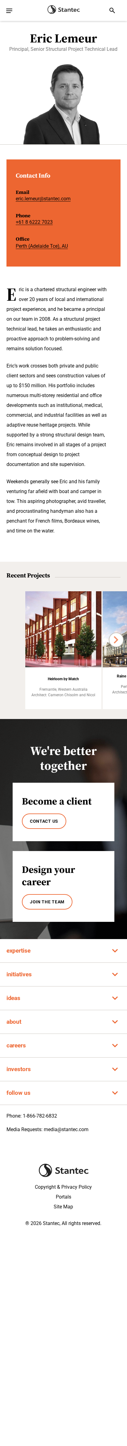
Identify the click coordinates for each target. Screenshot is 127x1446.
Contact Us (44, 821)
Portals (63, 1197)
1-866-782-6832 (40, 1116)
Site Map (63, 1207)
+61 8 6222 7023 (34, 222)
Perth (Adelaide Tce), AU (42, 246)
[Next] (116, 640)
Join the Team (47, 901)
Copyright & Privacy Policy (63, 1187)
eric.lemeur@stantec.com (43, 199)
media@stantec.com (66, 1129)
